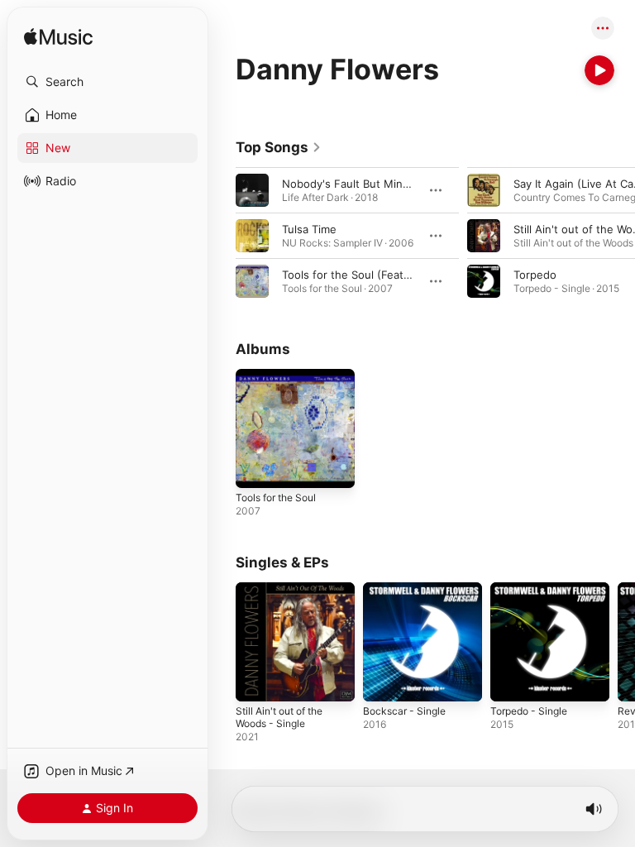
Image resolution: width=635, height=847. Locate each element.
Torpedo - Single (528, 711)
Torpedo (534, 274)
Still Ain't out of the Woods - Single (279, 717)
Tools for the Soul (276, 497)
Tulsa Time (309, 229)
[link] (279, 147)
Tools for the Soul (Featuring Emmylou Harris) (400, 274)
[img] (58, 37)
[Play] (599, 70)
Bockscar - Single (404, 711)
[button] (107, 82)
